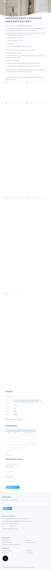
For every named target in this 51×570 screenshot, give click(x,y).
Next (34, 430)
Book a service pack (7, 542)
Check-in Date (9, 466)
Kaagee (18, 567)
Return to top (32, 567)
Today (20, 430)
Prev (7, 430)
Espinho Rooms (6, 540)
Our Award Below (29, 552)
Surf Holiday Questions (31, 542)
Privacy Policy (6, 552)
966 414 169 (14, 528)
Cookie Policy (28, 550)
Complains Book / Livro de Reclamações (12, 544)
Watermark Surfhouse (11, 567)
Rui (15, 526)
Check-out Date (10, 476)
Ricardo (11, 526)
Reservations (28, 540)
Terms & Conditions (7, 550)
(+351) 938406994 (8, 528)
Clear (34, 455)
